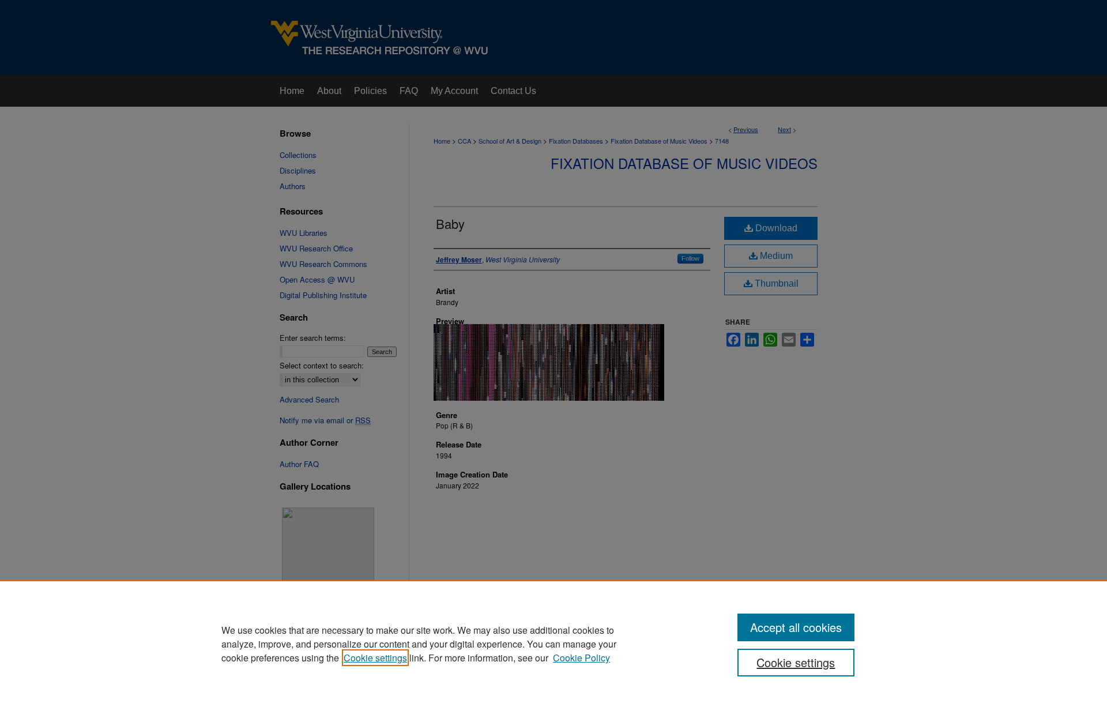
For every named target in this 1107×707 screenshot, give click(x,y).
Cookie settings (375, 657)
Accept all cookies (796, 627)
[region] (553, 643)
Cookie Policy (581, 657)
